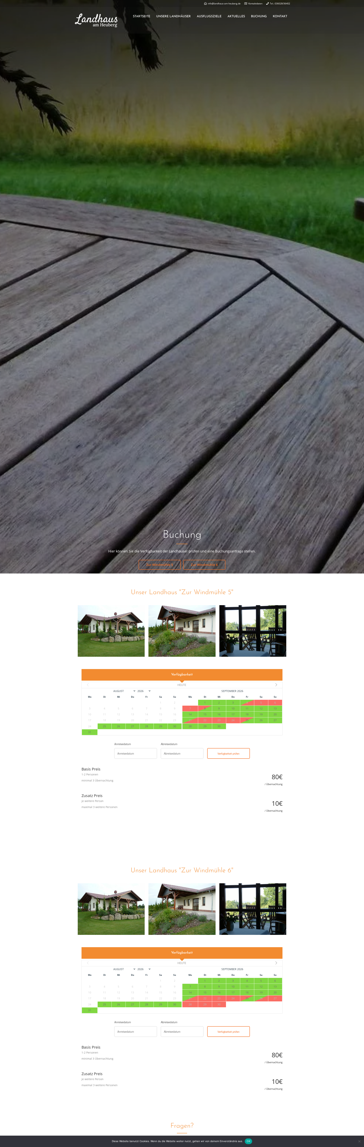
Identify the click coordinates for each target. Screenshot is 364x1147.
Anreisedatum (122, 744)
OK (248, 1141)
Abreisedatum (169, 744)
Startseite (141, 16)
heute (181, 685)
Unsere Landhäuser (173, 16)
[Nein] (359, 1141)
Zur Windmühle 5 (159, 565)
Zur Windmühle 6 (204, 565)
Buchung (259, 16)
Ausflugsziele (209, 16)
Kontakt (280, 16)
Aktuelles (236, 16)
